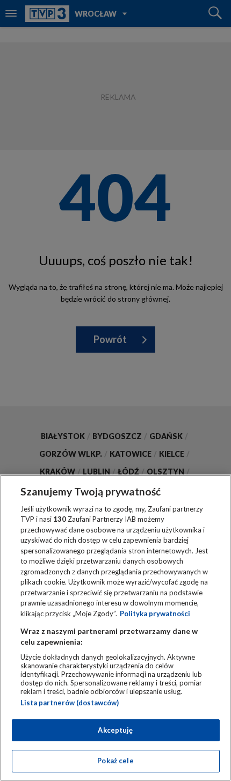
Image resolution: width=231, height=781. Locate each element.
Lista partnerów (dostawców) (69, 702)
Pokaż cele (115, 760)
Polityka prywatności (155, 613)
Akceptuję (115, 730)
